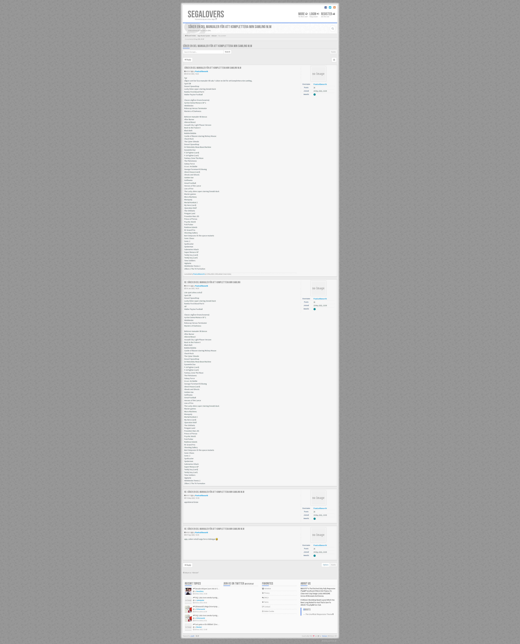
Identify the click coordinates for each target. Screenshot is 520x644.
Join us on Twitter (238, 584)
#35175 (188, 496)
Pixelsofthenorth (201, 71)
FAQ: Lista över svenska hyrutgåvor (208, 597)
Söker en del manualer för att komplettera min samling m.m (217, 46)
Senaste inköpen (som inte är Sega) (208, 589)
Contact (267, 607)
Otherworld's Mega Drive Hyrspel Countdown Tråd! (213, 606)
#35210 (188, 532)
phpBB (192, 636)
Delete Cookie (268, 611)
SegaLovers (206, 14)
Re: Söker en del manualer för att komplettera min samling (212, 282)
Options (325, 565)
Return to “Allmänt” (191, 573)
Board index (191, 36)
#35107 (188, 71)
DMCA (266, 597)
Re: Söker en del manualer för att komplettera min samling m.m (214, 492)
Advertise (267, 588)
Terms (266, 602)
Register (327, 14)
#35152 (188, 286)
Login (313, 14)
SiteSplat (324, 636)
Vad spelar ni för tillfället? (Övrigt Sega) (209, 624)
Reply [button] (188, 60)
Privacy (266, 593)
